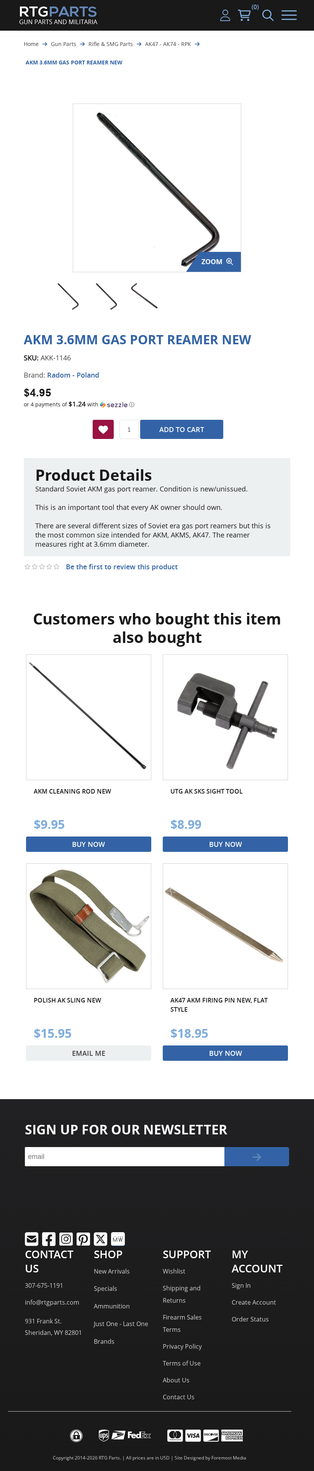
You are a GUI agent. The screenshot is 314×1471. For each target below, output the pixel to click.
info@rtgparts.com (52, 1302)
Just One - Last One (121, 1324)
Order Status (250, 1319)
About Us (176, 1380)
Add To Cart (181, 429)
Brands (104, 1341)
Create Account (254, 1302)
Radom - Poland (73, 375)
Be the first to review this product (122, 566)
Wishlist (174, 1271)
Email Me (88, 1053)
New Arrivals (112, 1271)
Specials (105, 1288)
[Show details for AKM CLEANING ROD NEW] (88, 717)
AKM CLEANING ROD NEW (72, 791)
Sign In (241, 1285)
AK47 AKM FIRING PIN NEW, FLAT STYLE (219, 1005)
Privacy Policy (182, 1346)
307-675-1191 (44, 1285)
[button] (157, 404)
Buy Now (88, 844)
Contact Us (179, 1397)
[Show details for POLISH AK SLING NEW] (88, 926)
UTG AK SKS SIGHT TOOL (206, 791)
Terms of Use (182, 1363)
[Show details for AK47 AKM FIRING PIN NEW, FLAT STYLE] (225, 926)
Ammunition (112, 1306)
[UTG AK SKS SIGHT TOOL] (225, 717)
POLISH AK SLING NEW (67, 1000)
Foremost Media (228, 1458)
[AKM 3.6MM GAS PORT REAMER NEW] (68, 296)
